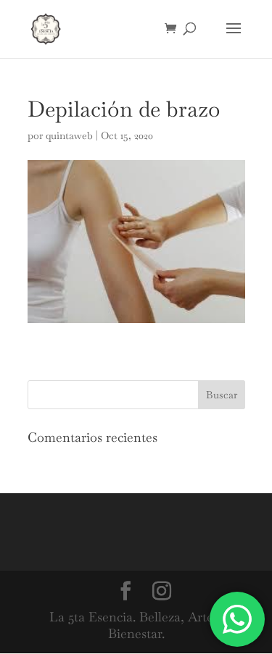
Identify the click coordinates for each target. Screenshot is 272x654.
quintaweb (69, 135)
